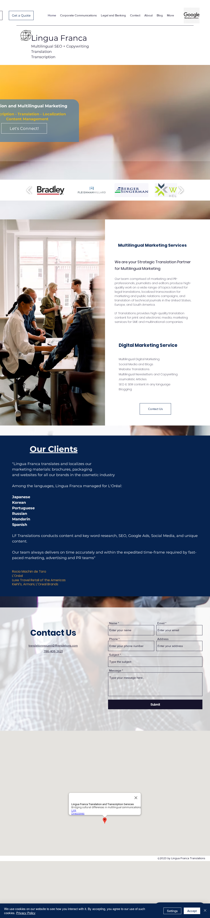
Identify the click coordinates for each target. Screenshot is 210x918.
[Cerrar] (205, 911)
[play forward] (180, 190)
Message (115, 670)
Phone (113, 638)
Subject (114, 654)
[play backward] (29, 190)
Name (113, 623)
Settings (172, 911)
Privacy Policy (25, 913)
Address (163, 638)
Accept (192, 911)
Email (160, 623)
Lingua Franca (59, 38)
